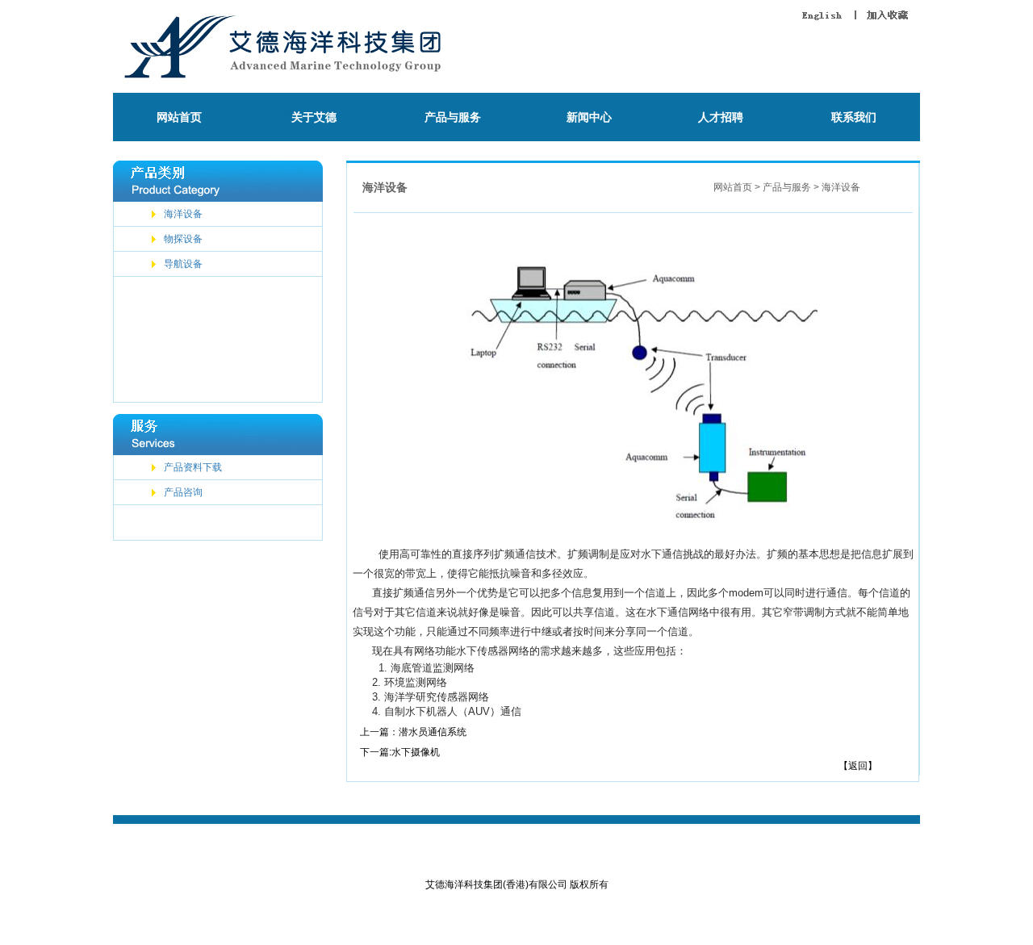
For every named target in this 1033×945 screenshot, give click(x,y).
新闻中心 (589, 117)
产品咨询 (183, 492)
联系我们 (853, 117)
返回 (858, 765)
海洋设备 (183, 214)
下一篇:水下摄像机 (400, 752)
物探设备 (183, 239)
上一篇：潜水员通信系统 (413, 732)
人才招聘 (720, 117)
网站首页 (179, 117)
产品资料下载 (193, 467)
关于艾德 (314, 117)
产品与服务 (452, 117)
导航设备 (183, 264)
